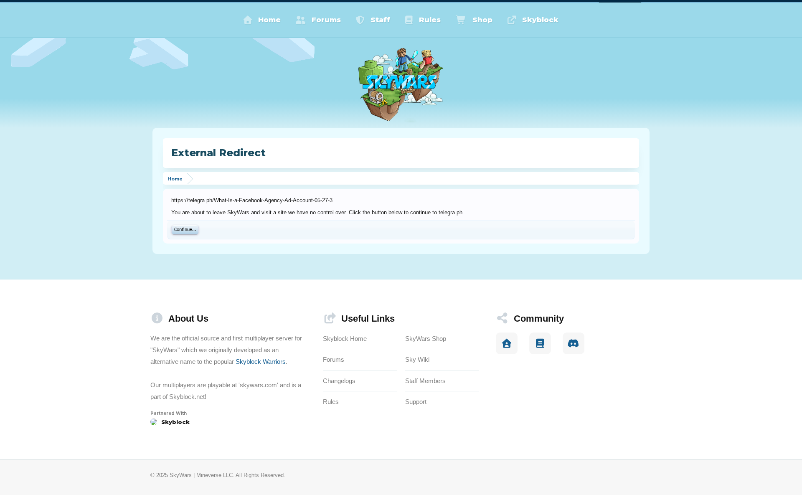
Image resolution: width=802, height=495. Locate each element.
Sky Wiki (417, 359)
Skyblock (540, 19)
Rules (430, 19)
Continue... (185, 229)
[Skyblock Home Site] (507, 343)
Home (269, 19)
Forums (326, 19)
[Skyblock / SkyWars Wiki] (540, 343)
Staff (380, 19)
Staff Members (425, 380)
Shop (482, 19)
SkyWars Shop (425, 338)
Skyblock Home (345, 338)
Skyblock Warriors (261, 361)
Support (415, 401)
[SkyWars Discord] (573, 343)
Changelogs (339, 380)
